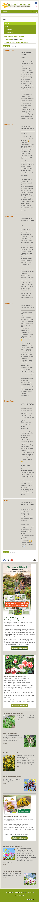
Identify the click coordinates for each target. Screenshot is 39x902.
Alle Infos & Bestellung (19, 838)
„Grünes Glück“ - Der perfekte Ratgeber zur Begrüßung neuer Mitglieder (18, 619)
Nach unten (6, 46)
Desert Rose (9, 217)
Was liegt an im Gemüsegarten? (13, 713)
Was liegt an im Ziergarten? (12, 871)
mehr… (18, 720)
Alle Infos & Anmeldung (19, 705)
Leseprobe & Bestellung (19, 648)
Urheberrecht (28, 892)
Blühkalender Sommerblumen (12, 846)
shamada (21, 39)
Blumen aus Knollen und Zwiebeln (15, 676)
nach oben (31, 899)
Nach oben (6, 552)
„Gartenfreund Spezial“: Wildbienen (15, 816)
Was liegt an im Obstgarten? (12, 777)
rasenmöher (9, 124)
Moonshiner (9, 50)
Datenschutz (18, 892)
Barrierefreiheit (19, 896)
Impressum (9, 892)
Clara (6, 500)
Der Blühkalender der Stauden (13, 753)
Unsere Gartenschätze (10, 733)
